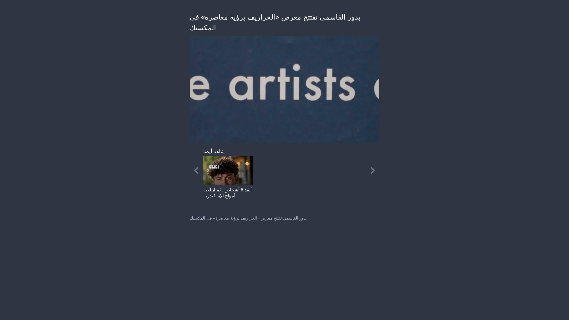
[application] (284, 89)
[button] (228, 180)
